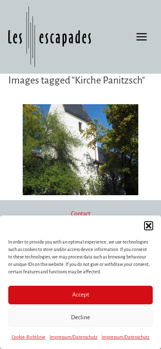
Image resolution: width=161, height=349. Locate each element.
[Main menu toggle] (141, 37)
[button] (148, 226)
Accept (80, 295)
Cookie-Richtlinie (28, 337)
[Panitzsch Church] (80, 149)
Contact (80, 213)
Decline (80, 317)
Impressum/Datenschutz (73, 337)
